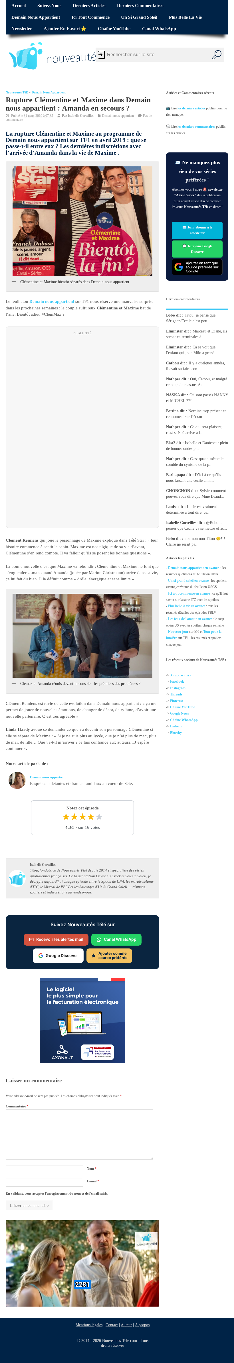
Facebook (177, 681)
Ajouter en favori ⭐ (65, 28)
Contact (112, 1325)
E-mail (93, 1181)
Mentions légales (89, 1325)
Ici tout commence (91, 17)
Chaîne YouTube (114, 28)
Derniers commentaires (140, 5)
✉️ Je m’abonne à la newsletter (197, 230)
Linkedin (176, 726)
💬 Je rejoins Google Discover (197, 249)
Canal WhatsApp (159, 28)
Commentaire (17, 1106)
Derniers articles (89, 5)
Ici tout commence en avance (189, 593)
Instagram (177, 688)
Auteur (126, 1325)
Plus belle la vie (185, 17)
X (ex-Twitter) (180, 675)
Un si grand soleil (139, 17)
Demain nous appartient (35, 17)
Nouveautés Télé (17, 92)
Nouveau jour (178, 632)
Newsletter (21, 28)
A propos (142, 1325)
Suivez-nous (49, 5)
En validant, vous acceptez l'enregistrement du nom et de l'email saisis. (57, 1193)
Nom (91, 1169)
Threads (176, 694)
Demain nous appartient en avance (193, 568)
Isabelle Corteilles (81, 116)
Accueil (18, 5)
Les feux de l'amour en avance (190, 619)
